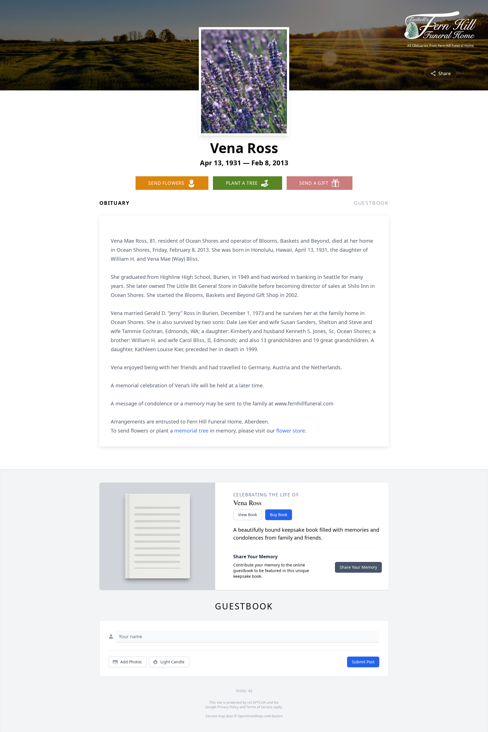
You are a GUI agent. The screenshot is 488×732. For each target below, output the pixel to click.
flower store (290, 430)
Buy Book (278, 514)
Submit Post (363, 661)
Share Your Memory (358, 567)
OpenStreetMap (250, 716)
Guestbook (371, 202)
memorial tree (191, 430)
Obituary (114, 202)
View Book (247, 514)
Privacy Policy (228, 707)
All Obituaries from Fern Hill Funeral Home (440, 46)
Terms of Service (259, 707)
